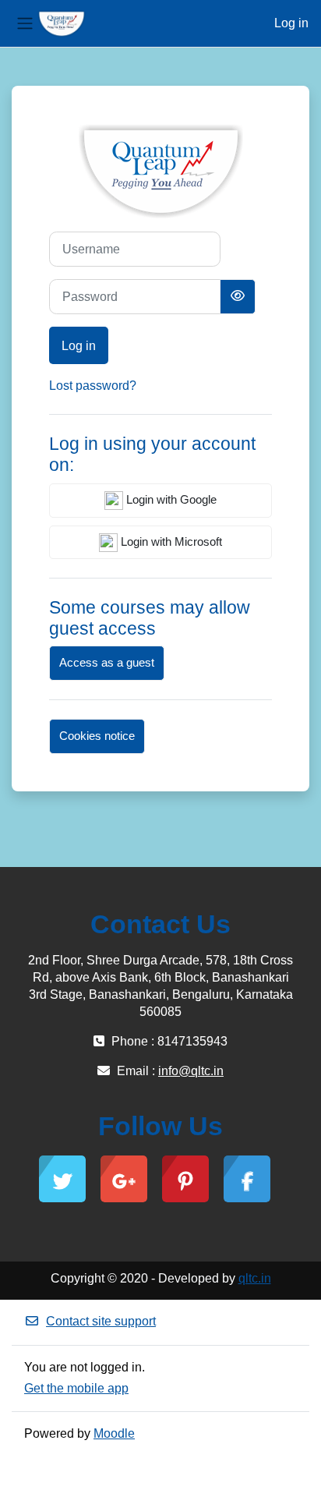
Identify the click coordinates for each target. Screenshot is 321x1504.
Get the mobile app (76, 1388)
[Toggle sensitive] (238, 296)
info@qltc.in (191, 1071)
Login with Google (170, 500)
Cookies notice (97, 736)
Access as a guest (106, 662)
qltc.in (254, 1278)
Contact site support (101, 1321)
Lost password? (92, 385)
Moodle (114, 1433)
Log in (291, 23)
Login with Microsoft (170, 542)
